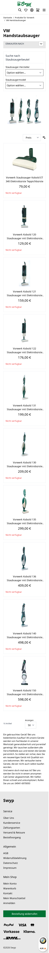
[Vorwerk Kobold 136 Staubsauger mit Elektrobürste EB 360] (24, 558)
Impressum (9, 867)
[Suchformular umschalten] (19, 10)
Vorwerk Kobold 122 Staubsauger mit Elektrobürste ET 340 (24, 352)
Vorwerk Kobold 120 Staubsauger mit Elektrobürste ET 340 (24, 238)
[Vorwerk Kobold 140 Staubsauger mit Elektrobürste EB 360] (24, 615)
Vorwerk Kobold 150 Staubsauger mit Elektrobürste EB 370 (24, 694)
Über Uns (8, 817)
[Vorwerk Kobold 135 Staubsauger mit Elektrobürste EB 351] (24, 501)
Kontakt (7, 893)
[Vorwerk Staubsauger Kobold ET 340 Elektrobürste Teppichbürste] (24, 159)
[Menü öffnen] (44, 10)
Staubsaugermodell (16, 79)
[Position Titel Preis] (32, 137)
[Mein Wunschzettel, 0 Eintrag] (25, 10)
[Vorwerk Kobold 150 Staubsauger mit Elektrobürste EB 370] (24, 672)
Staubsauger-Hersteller (18, 67)
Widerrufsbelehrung (14, 858)
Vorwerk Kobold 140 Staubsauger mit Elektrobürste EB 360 (24, 637)
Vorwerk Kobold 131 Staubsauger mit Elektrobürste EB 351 (24, 409)
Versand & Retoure (14, 832)
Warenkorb (9, 888)
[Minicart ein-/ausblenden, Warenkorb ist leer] (37, 10)
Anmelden (9, 903)
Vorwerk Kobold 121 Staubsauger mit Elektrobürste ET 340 (24, 295)
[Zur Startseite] (24, 4)
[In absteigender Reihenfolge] (44, 137)
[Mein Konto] (31, 10)
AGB (5, 853)
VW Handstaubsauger (16, 20)
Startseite (7, 17)
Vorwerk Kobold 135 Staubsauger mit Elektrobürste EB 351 (24, 523)
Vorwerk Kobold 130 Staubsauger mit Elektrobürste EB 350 (24, 466)
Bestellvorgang (12, 837)
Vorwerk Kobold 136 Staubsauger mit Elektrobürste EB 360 (24, 580)
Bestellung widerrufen (24, 913)
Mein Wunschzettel (14, 898)
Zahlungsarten (11, 827)
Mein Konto (10, 883)
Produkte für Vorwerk (24, 17)
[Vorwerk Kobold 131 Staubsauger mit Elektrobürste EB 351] (24, 387)
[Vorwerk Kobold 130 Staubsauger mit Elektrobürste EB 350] (24, 444)
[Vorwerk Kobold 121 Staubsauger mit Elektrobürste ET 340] (24, 273)
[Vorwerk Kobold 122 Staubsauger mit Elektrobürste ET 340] (24, 330)
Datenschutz (10, 863)
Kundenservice (11, 822)
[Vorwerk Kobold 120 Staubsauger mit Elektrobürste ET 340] (24, 216)
